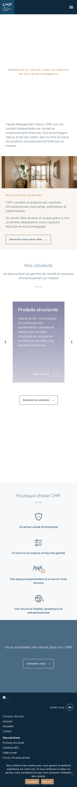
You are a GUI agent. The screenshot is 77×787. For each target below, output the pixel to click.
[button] (71, 7)
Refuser (47, 781)
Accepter (32, 781)
